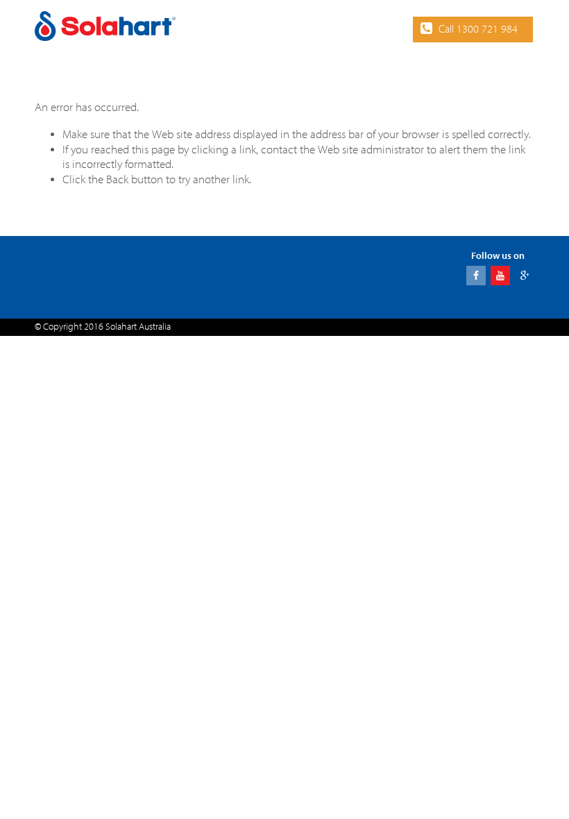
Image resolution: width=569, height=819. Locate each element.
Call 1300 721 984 (478, 29)
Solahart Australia (138, 326)
